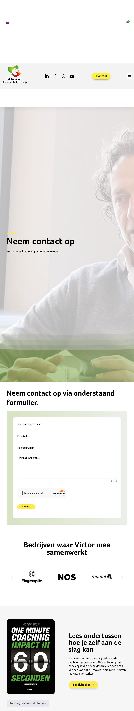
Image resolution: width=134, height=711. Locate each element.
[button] (129, 76)
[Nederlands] (9, 23)
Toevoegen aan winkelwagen (28, 703)
